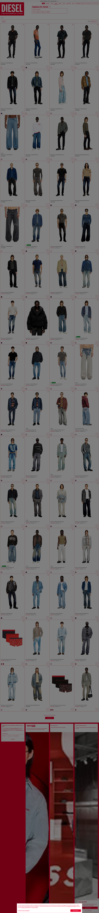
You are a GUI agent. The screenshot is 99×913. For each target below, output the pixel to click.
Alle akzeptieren (76, 910)
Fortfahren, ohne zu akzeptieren (24, 910)
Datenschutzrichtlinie (26, 907)
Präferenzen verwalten (72, 906)
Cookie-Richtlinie (35, 907)
